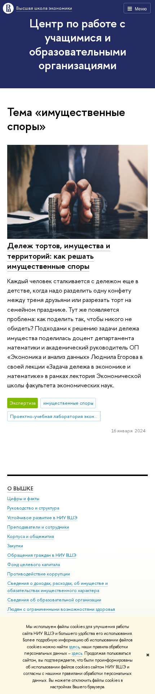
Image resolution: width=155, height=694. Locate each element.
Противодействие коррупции (38, 574)
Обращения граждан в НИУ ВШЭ (41, 555)
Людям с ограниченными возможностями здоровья (61, 609)
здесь (74, 647)
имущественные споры (68, 403)
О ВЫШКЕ (20, 488)
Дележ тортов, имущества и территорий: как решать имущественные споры (58, 255)
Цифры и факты (23, 498)
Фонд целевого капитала (33, 564)
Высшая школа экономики (44, 8)
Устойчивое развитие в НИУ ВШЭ (42, 518)
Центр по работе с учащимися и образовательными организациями (77, 44)
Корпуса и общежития (30, 536)
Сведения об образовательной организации (54, 600)
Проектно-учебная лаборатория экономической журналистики (55, 416)
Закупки (15, 546)
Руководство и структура (33, 508)
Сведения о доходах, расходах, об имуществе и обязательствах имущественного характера (57, 586)
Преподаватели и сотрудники (38, 527)
